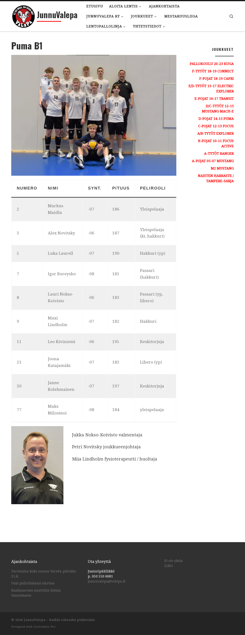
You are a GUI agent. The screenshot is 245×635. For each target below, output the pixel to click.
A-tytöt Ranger (219, 153)
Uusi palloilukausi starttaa (33, 583)
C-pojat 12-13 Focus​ (216, 126)
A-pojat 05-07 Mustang (213, 161)
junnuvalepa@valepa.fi (106, 581)
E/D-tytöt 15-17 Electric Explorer (211, 88)
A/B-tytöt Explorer (215, 133)
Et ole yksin (173, 561)
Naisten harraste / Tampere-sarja (216, 178)
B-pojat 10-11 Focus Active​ (216, 143)
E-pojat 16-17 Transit (214, 99)
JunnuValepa (34, 620)
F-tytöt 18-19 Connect (213, 71)
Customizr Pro (45, 626)
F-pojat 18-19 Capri (216, 78)
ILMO (168, 566)
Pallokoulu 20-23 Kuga (212, 64)
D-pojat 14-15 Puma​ (216, 119)
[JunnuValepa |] (23, 15)
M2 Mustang (222, 168)
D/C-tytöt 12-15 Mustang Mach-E (218, 108)
